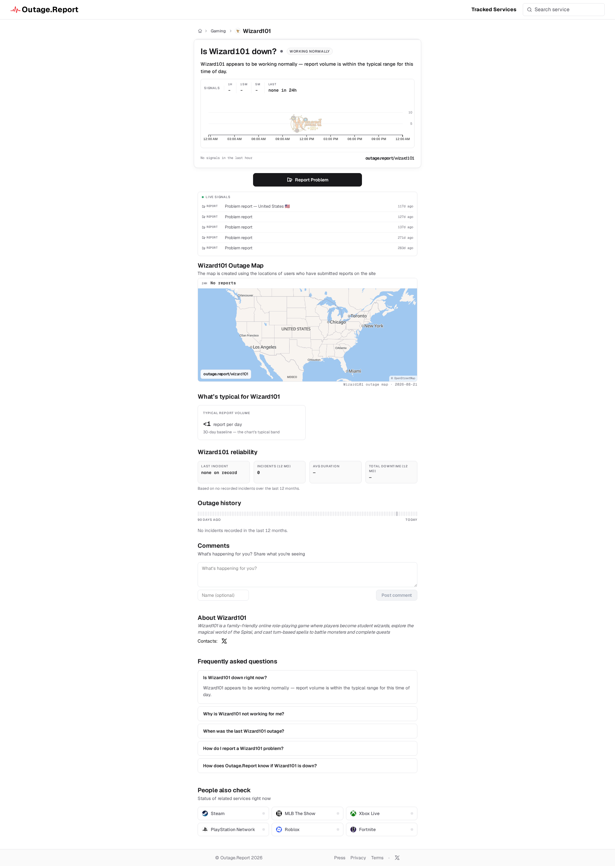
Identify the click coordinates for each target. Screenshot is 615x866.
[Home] (200, 31)
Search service (552, 9)
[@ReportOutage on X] (397, 857)
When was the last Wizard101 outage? (243, 731)
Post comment (396, 595)
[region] (307, 334)
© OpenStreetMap (403, 378)
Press (339, 858)
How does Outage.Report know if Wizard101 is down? (260, 766)
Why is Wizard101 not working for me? (243, 714)
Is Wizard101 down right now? (235, 677)
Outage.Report (50, 9)
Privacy (358, 858)
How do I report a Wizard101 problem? (243, 748)
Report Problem (311, 180)
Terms (377, 858)
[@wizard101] (224, 641)
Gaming (218, 31)
